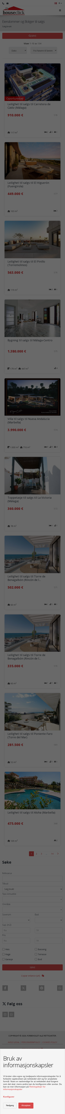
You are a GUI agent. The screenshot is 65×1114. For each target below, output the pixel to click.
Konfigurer (8, 1096)
